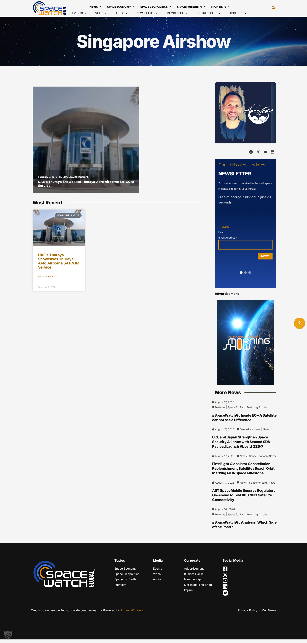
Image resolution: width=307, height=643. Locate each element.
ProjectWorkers (132, 610)
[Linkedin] (272, 152)
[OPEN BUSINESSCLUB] (219, 13)
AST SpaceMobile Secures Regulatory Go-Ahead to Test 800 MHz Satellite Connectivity (243, 495)
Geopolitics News (250, 429)
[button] (271, 8)
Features (220, 407)
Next (265, 256)
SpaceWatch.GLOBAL (75, 176)
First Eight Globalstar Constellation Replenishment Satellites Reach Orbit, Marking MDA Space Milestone (244, 468)
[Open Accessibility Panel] (299, 323)
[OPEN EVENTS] (85, 13)
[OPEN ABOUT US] (245, 13)
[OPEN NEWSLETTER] (156, 13)
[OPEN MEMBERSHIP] (186, 13)
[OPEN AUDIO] (126, 13)
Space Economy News (262, 455)
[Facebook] (251, 152)
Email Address (227, 237)
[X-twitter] (258, 152)
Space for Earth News (262, 482)
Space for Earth (189, 6)
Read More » (45, 276)
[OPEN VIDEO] (105, 13)
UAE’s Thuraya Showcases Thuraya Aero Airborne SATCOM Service (58, 261)
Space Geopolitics (154, 6)
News (94, 6)
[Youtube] (265, 152)
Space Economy (119, 6)
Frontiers (218, 6)
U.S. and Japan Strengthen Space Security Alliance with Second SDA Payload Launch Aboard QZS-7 (241, 442)
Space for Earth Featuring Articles (248, 407)
